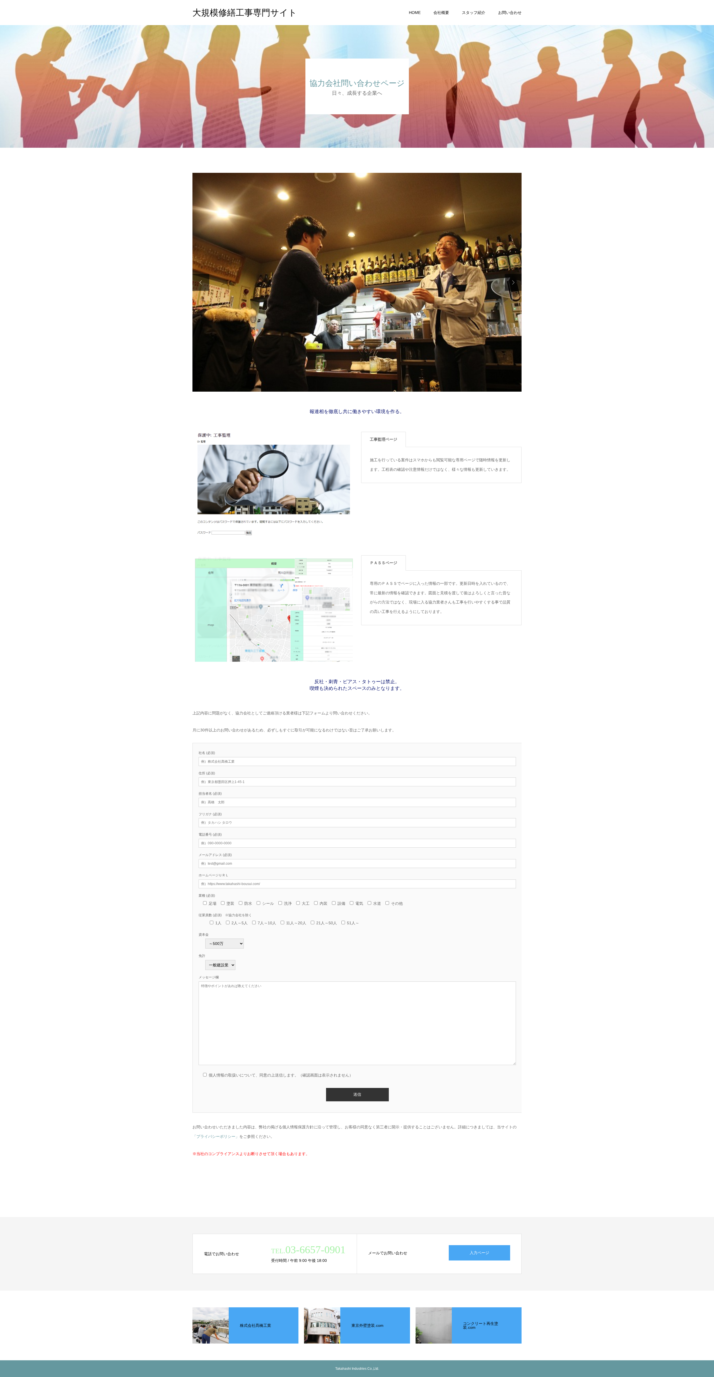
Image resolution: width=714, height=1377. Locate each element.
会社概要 (441, 12)
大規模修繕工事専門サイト (244, 13)
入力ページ (479, 1252)
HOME (415, 12)
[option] (357, 282)
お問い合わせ (510, 12)
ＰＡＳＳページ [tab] (383, 563)
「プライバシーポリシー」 (215, 1136)
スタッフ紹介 (473, 12)
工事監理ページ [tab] (383, 439)
